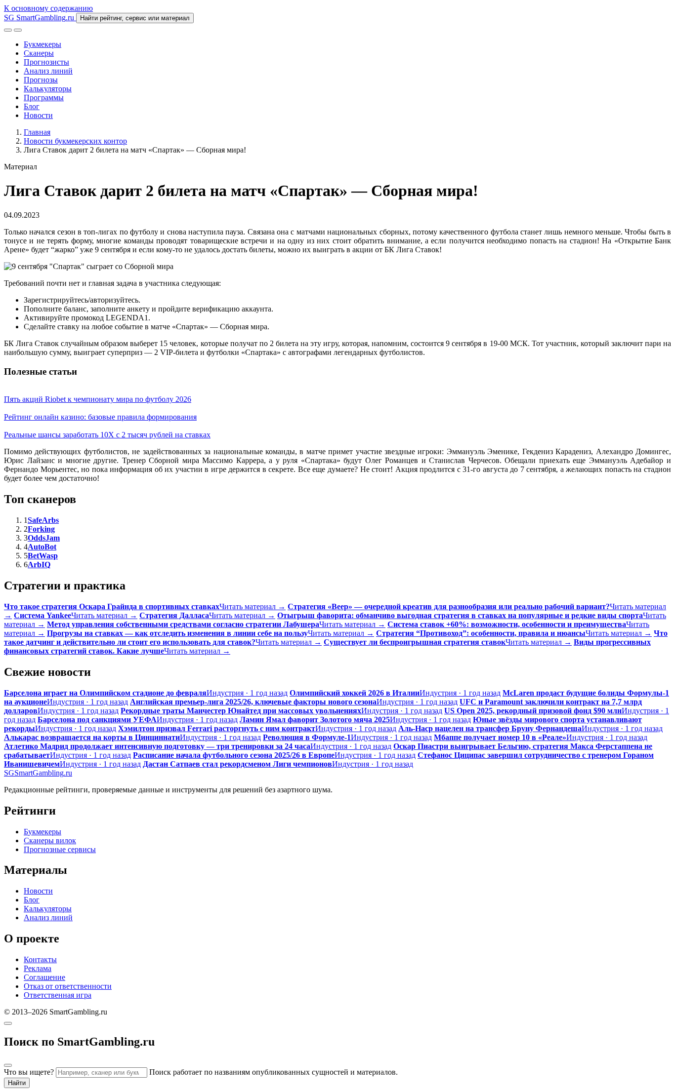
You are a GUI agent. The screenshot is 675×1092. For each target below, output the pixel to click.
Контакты (40, 959)
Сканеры (39, 53)
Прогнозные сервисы (60, 849)
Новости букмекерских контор (75, 141)
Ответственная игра (57, 995)
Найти (17, 1083)
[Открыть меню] (18, 30)
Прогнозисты (46, 62)
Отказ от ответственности (68, 986)
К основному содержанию (48, 8)
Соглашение (44, 977)
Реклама (37, 968)
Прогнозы (41, 80)
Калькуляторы (48, 88)
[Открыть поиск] (8, 30)
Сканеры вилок (50, 840)
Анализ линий (48, 71)
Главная (37, 132)
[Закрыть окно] (8, 1023)
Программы (44, 97)
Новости (38, 115)
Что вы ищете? (29, 1072)
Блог (32, 106)
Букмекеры (42, 44)
